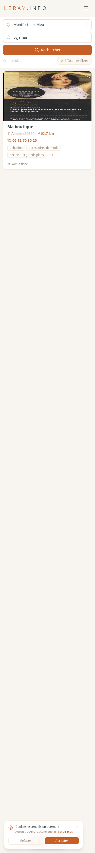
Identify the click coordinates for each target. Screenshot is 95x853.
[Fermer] (77, 826)
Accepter (61, 840)
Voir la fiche (19, 164)
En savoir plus (63, 831)
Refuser (25, 840)
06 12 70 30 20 (24, 140)
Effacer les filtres (76, 61)
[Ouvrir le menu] (86, 8)
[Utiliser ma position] (87, 25)
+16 (51, 154)
